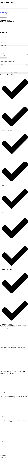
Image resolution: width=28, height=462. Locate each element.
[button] (14, 8)
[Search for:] (3, 13)
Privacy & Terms (1, 460)
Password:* (2, 53)
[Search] (0, 10)
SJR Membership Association (4, 12)
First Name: (2, 33)
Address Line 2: (3, 40)
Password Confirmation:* (4, 55)
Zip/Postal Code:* (3, 49)
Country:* (2, 44)
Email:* (2, 51)
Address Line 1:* (3, 38)
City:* (1, 42)
